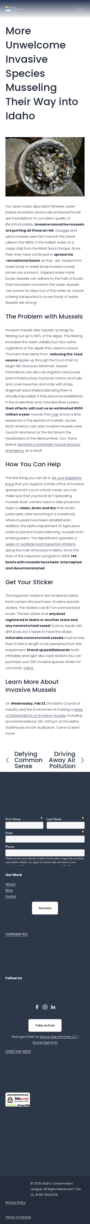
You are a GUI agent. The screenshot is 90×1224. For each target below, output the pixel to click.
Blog (9, 890)
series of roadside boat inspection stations (40, 544)
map (55, 414)
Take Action (45, 1025)
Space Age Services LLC (58, 1036)
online (28, 668)
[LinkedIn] (52, 1007)
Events (10, 896)
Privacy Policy (15, 1202)
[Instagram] (45, 1007)
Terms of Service (18, 1217)
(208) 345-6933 (18, 1051)
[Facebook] (37, 1007)
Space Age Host (45, 1042)
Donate (45, 908)
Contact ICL (16, 934)
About (10, 884)
